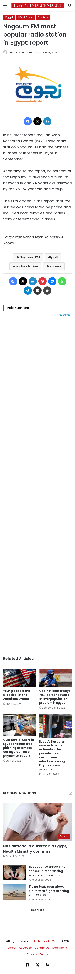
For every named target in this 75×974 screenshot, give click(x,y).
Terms (44, 954)
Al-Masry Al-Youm (20, 52)
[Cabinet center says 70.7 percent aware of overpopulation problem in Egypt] (55, 678)
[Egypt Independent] (37, 5)
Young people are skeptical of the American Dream (16, 695)
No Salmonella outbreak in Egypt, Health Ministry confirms (35, 848)
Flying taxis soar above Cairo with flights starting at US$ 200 (49, 890)
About (12, 948)
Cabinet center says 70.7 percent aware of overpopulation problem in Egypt (54, 697)
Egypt (9, 17)
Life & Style (25, 17)
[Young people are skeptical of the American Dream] (19, 678)
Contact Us (42, 948)
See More (37, 910)
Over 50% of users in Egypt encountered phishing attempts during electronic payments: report (18, 748)
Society (43, 17)
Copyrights (59, 948)
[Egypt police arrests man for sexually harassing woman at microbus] (14, 872)
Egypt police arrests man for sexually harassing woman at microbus (48, 871)
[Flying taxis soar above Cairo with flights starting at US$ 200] (14, 892)
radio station (27, 266)
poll (54, 257)
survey (55, 266)
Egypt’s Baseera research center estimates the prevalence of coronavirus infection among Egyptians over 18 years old (52, 755)
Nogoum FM (30, 257)
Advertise (25, 948)
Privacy (32, 954)
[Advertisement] (37, 486)
